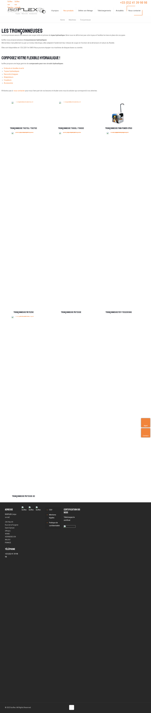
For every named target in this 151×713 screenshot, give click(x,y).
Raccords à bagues (11, 74)
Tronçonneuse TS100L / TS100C (71, 128)
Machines (72, 20)
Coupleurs (7, 80)
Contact (146, 435)
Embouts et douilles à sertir (14, 68)
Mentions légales (52, 516)
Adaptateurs (8, 77)
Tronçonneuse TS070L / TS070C (23, 128)
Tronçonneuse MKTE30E (71, 312)
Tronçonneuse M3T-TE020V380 (118, 312)
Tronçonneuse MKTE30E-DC (23, 496)
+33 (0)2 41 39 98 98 (133, 2)
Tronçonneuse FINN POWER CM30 (118, 128)
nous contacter (19, 91)
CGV (50, 510)
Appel (146, 425)
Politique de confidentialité (54, 524)
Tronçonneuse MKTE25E (23, 312)
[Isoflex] (27, 10)
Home (62, 20)
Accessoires (8, 83)
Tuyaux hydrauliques (11, 71)
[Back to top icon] (71, 707)
